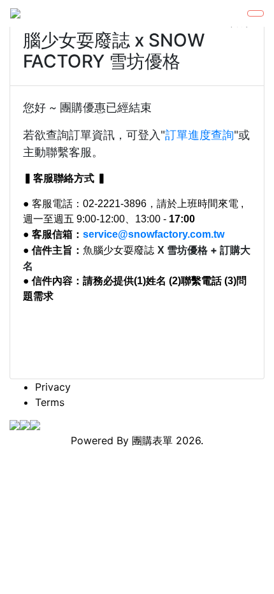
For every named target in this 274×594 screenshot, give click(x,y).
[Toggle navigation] (255, 13)
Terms (49, 402)
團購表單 (152, 440)
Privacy (53, 386)
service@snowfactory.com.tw (153, 234)
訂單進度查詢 (199, 134)
